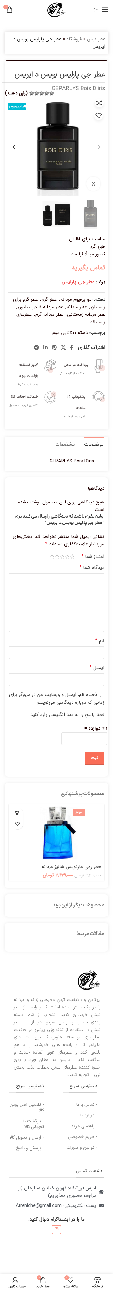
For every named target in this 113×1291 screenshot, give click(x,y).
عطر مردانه (77, 307)
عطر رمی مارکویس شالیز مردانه (71, 866)
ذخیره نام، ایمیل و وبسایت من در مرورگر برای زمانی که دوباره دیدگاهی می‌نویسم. (56, 698)
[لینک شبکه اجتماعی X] (63, 348)
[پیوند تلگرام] (36, 348)
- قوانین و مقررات (82, 1147)
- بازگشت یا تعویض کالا (33, 1124)
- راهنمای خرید (84, 1126)
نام (99, 641)
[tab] (94, 444)
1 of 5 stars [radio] (72, 556)
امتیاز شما (92, 556)
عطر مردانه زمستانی (86, 314)
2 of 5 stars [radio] (67, 556)
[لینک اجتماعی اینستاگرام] (56, 1229)
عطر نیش (96, 39)
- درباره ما (88, 1115)
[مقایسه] (99, 103)
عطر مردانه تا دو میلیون (40, 307)
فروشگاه (74, 39)
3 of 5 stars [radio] (62, 556)
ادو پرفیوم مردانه (77, 299)
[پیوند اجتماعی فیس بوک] (71, 348)
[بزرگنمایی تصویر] (93, 184)
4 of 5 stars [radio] (57, 556)
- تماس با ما (86, 1104)
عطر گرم (49, 299)
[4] (36, 93)
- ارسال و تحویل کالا (26, 1137)
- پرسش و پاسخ (30, 1148)
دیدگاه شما (91, 567)
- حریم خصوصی (82, 1136)
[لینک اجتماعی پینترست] (54, 348)
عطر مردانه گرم (49, 314)
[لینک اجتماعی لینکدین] (45, 348)
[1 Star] (51, 93)
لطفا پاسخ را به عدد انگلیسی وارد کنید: (66, 714)
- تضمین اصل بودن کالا (27, 1107)
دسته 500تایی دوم (70, 332)
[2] (46, 93)
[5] (31, 93)
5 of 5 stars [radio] (52, 556)
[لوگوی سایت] (56, 9)
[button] (17, 813)
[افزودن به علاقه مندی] (98, 115)
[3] (41, 93)
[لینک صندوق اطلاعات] (80, 366)
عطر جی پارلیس (78, 282)
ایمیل (96, 667)
